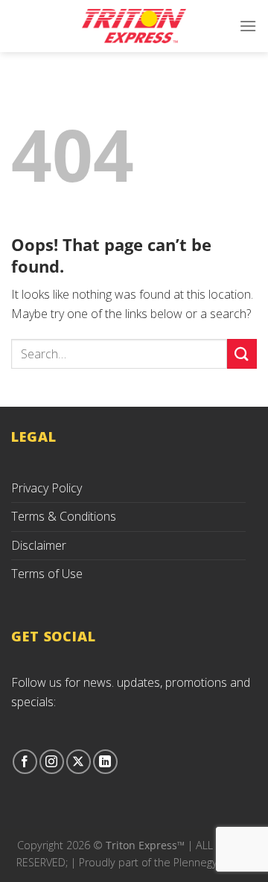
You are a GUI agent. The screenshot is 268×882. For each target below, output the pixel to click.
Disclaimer (38, 545)
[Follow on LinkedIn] (105, 761)
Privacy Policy (46, 488)
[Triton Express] (134, 26)
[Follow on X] (78, 761)
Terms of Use (47, 573)
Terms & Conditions (63, 516)
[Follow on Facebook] (25, 761)
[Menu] (248, 25)
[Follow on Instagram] (51, 761)
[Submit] (242, 353)
